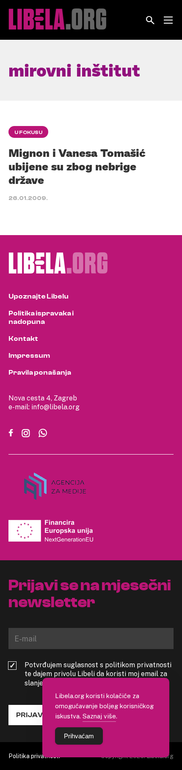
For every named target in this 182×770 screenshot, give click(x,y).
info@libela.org (55, 407)
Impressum (29, 355)
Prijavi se (35, 715)
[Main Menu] (168, 20)
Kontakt (23, 339)
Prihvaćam (79, 736)
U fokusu (28, 132)
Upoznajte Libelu (38, 296)
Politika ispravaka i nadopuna (41, 318)
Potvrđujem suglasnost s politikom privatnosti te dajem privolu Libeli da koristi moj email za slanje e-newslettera (98, 674)
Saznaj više (99, 716)
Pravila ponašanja (39, 372)
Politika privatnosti (34, 755)
